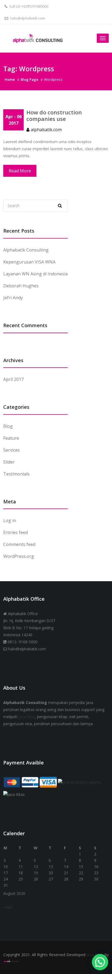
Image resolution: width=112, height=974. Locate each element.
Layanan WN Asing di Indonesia (35, 274)
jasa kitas (26, 716)
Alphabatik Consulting (26, 250)
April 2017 (13, 379)
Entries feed (15, 532)
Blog (8, 426)
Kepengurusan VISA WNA (29, 262)
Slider (9, 462)
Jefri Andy (13, 298)
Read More (20, 171)
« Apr (7, 906)
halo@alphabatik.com (27, 18)
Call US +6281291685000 (28, 6)
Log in (9, 520)
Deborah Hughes (21, 286)
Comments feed (19, 544)
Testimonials (16, 474)
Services (11, 450)
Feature (11, 438)
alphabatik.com (46, 130)
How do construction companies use (54, 116)
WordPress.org (18, 556)
